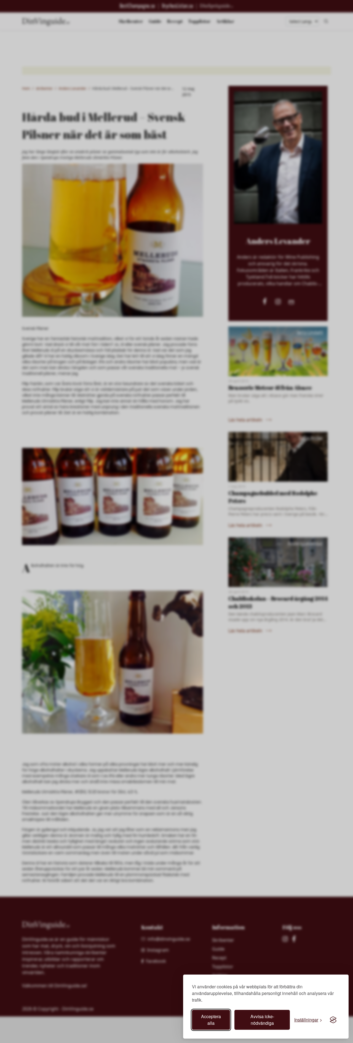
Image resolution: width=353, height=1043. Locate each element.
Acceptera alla (211, 1019)
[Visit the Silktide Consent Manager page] (333, 1019)
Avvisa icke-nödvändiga (262, 1019)
